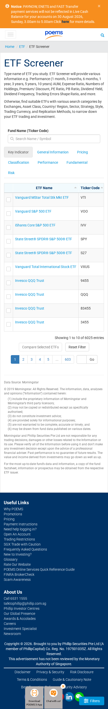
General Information (53, 152)
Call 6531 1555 (15, 598)
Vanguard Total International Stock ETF (45, 267)
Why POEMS (13, 509)
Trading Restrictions (19, 539)
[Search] (102, 35)
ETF (22, 47)
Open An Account (17, 534)
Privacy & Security (50, 672)
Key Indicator (18, 152)
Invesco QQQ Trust (29, 281)
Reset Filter (77, 347)
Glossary (11, 559)
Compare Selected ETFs (40, 347)
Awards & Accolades (20, 619)
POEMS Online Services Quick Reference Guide (39, 569)
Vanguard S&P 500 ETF (33, 211)
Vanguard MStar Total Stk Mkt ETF (42, 197)
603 (68, 359)
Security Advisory (73, 687)
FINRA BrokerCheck (19, 574)
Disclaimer (23, 672)
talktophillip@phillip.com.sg (25, 603)
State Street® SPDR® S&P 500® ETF (43, 239)
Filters (94, 701)
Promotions (13, 514)
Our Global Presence (19, 614)
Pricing (82, 152)
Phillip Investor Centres (21, 608)
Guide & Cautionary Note (72, 680)
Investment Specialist (20, 629)
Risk (11, 173)
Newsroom (12, 634)
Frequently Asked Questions (25, 549)
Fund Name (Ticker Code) (28, 131)
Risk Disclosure (81, 672)
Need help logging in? (20, 529)
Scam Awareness (17, 580)
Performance (48, 162)
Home (9, 47)
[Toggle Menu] (10, 34)
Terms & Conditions (32, 680)
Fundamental (77, 162)
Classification (18, 162)
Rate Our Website (17, 564)
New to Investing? (17, 554)
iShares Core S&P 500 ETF (35, 225)
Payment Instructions (20, 524)
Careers (10, 624)
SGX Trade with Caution (22, 544)
